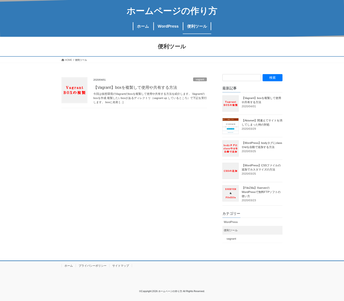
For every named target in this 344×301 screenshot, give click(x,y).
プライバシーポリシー (93, 265)
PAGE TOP (332, 288)
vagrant (200, 79)
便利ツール (231, 230)
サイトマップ (120, 265)
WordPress (231, 222)
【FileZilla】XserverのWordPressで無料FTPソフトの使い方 (261, 192)
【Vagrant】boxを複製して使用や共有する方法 (135, 87)
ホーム (68, 265)
